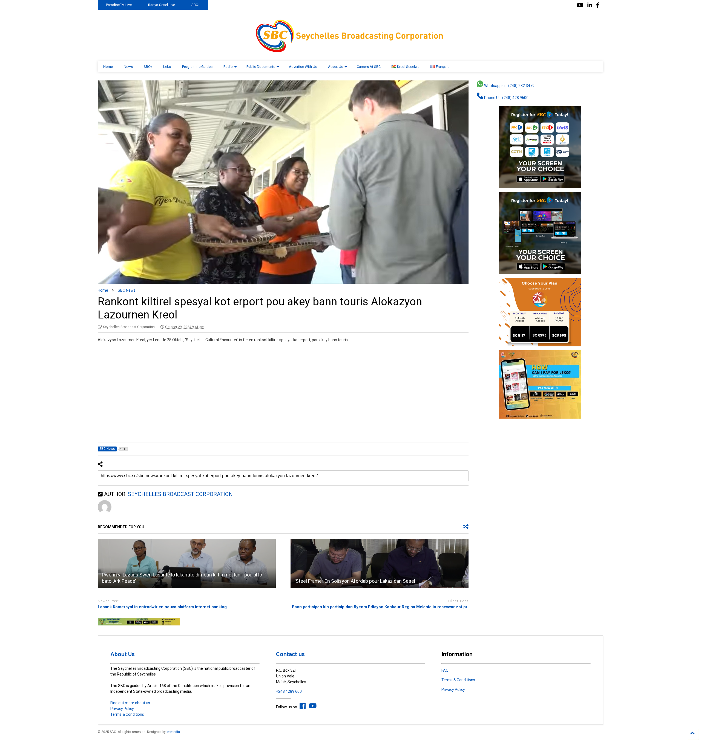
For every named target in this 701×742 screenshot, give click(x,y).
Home (108, 67)
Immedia (173, 732)
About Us (335, 67)
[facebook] (597, 5)
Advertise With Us (303, 67)
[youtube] (580, 5)
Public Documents (260, 67)
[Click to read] (187, 563)
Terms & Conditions (127, 714)
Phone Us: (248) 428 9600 (505, 97)
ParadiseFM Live (119, 5)
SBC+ (195, 5)
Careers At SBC (369, 67)
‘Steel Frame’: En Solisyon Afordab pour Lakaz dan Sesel (355, 581)
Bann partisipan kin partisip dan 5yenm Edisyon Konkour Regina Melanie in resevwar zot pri (380, 606)
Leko (167, 67)
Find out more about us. (130, 703)
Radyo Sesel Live (161, 5)
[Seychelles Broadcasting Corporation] (350, 51)
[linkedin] (589, 5)
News (128, 67)
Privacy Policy (122, 708)
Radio (228, 67)
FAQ (445, 670)
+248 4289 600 (289, 691)
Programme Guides (197, 67)
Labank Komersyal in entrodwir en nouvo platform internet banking (162, 606)
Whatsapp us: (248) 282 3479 (509, 85)
